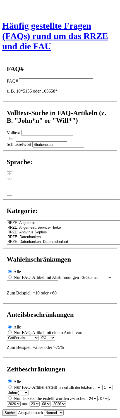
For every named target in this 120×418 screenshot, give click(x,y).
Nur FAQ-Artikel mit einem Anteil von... (50, 332)
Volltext (13, 132)
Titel (11, 138)
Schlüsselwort (19, 144)
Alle (17, 271)
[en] (9, 179)
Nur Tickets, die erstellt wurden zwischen (50, 398)
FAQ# (12, 81)
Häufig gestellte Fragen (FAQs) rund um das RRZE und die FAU (55, 36)
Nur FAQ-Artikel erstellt (35, 387)
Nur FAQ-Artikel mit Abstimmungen (46, 277)
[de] (9, 174)
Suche (9, 413)
